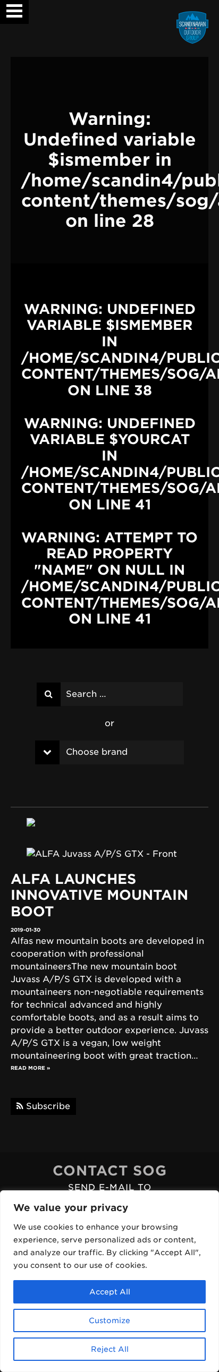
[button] (14, 7)
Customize (109, 1320)
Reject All (110, 1349)
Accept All (109, 1292)
